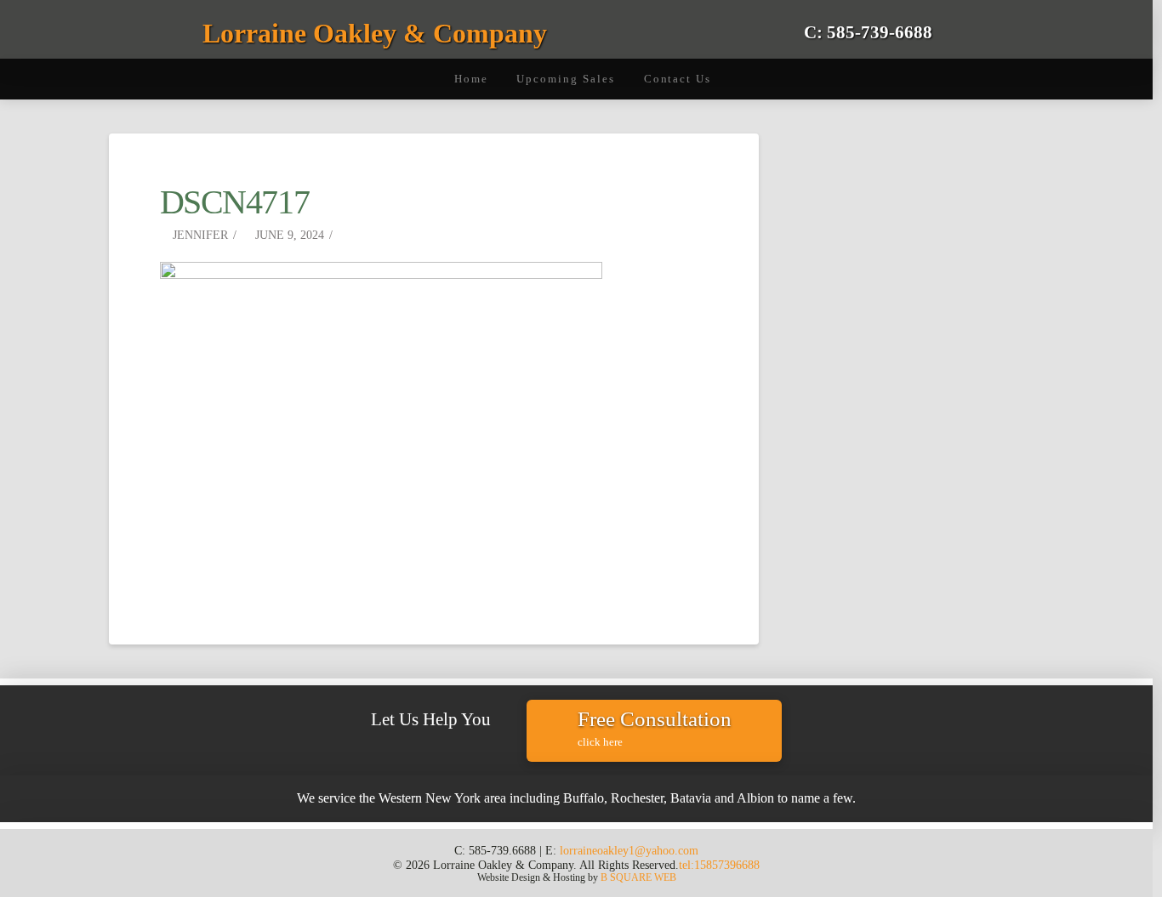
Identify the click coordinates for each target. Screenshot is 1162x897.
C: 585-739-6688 (868, 32)
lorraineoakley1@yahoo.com (629, 850)
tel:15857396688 (719, 864)
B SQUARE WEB (638, 877)
